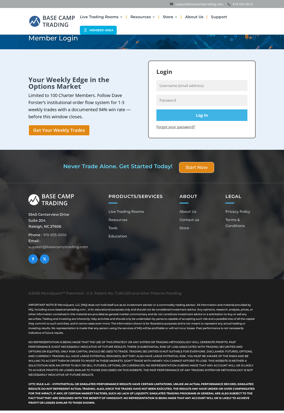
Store (168, 17)
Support (219, 17)
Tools (112, 228)
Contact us (189, 220)
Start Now (196, 167)
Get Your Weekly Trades (59, 130)
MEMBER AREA (101, 30)
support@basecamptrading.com (58, 247)
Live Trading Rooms (99, 17)
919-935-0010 (55, 235)
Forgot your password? (175, 126)
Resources (140, 17)
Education (117, 236)
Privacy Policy (237, 211)
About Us (194, 17)
